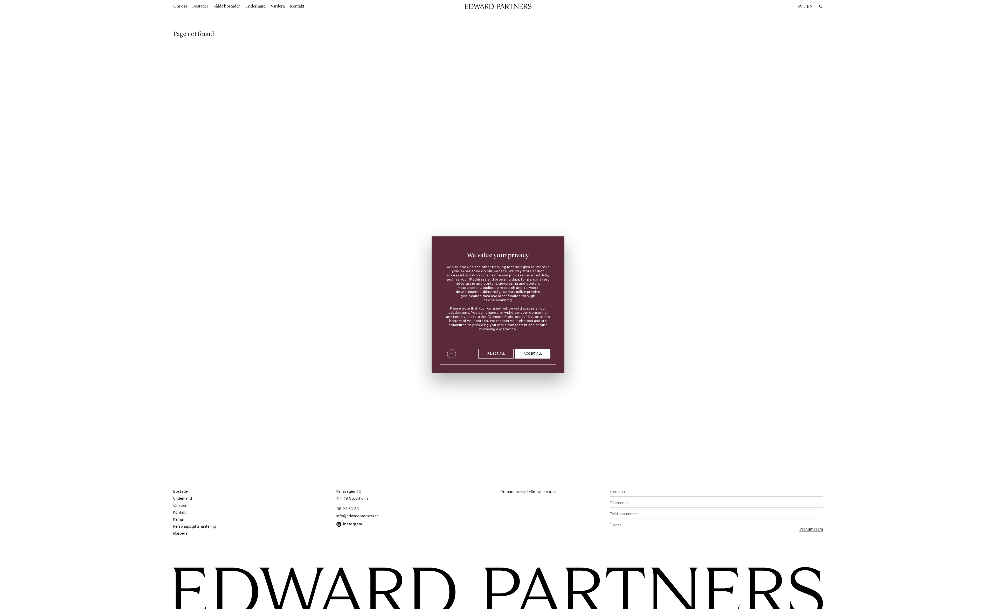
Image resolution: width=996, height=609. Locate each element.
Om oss (180, 6)
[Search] (820, 6)
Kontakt (297, 6)
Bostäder (200, 6)
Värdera (278, 6)
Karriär (178, 519)
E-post (615, 525)
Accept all (533, 353)
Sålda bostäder (226, 6)
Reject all (496, 353)
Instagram (352, 524)
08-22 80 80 (347, 509)
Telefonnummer (623, 514)
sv (800, 7)
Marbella (180, 533)
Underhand (255, 6)
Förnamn (617, 492)
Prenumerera (811, 529)
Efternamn (619, 503)
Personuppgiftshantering (194, 526)
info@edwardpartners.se (357, 516)
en (810, 7)
